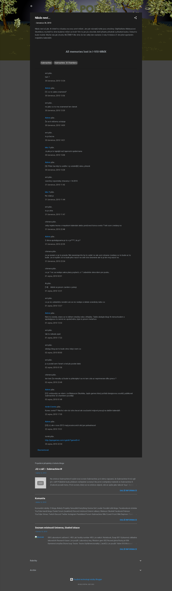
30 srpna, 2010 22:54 (53, 444)
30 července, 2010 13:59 (55, 110)
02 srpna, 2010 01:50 (53, 367)
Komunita (40, 498)
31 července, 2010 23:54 (55, 261)
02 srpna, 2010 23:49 (53, 382)
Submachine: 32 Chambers (66, 63)
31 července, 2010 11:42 (55, 185)
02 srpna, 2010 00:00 (53, 353)
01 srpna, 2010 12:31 (53, 291)
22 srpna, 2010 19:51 (53, 429)
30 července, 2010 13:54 (55, 81)
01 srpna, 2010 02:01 (53, 276)
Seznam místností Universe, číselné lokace (57, 527)
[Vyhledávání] (140, 7)
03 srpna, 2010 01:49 (53, 399)
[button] (135, 18)
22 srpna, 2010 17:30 (53, 414)
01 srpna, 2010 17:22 (53, 338)
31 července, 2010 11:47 (55, 214)
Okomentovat (43, 450)
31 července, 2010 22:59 (55, 244)
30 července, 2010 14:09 (55, 125)
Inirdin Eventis (50, 407)
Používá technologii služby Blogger (87, 579)
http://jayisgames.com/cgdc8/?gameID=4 (62, 440)
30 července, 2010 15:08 (55, 155)
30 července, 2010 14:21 (55, 140)
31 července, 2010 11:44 (55, 199)
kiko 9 (47, 147)
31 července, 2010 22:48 (55, 229)
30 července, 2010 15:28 (55, 170)
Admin (47, 88)
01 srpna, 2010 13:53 (53, 323)
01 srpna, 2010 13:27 (53, 306)
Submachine (46, 63)
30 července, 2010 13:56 (55, 96)
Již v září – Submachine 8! (48, 469)
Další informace (128, 490)
